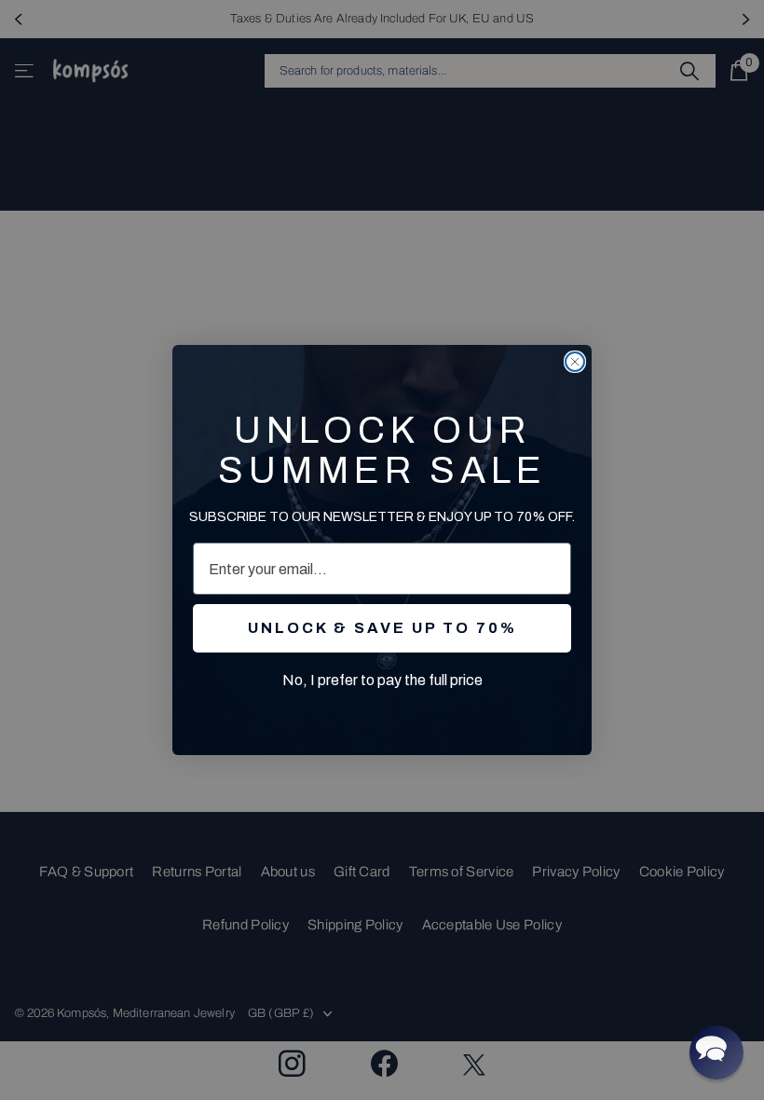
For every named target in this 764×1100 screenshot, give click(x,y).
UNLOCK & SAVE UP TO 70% (382, 628)
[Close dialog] (575, 361)
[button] (716, 1052)
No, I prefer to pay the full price (382, 680)
